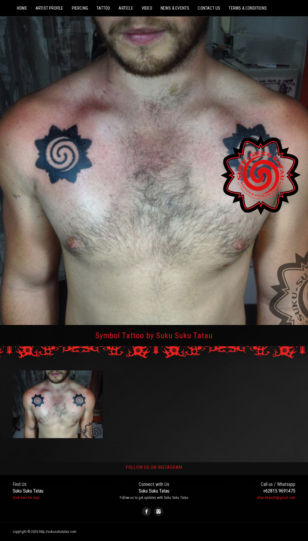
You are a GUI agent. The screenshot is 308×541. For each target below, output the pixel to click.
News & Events (175, 8)
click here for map (26, 498)
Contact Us (209, 8)
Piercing (80, 8)
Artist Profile (49, 8)
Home (22, 8)
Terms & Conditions (248, 8)
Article (126, 8)
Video (147, 8)
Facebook (146, 511)
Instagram (158, 511)
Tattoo (103, 8)
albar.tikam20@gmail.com (276, 498)
